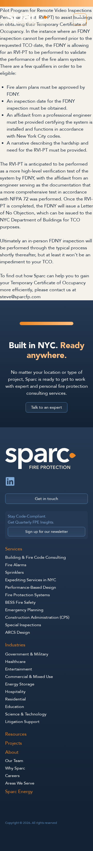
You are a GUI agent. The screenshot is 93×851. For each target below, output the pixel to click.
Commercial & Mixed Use (29, 676)
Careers (12, 775)
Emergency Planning (24, 610)
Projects (13, 744)
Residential (15, 699)
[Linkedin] (10, 481)
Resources (16, 734)
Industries (15, 645)
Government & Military (26, 654)
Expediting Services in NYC (30, 580)
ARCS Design (17, 632)
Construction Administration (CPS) (37, 617)
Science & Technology (26, 714)
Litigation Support (22, 721)
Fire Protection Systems (27, 595)
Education (14, 706)
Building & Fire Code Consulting (35, 557)
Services (13, 549)
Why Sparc (15, 768)
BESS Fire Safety (20, 602)
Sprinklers (14, 572)
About (11, 753)
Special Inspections (23, 625)
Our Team (14, 760)
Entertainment (18, 669)
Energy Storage (19, 684)
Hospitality (15, 691)
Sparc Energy (19, 792)
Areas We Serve (19, 783)
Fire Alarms (15, 565)
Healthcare (15, 661)
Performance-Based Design (30, 587)
